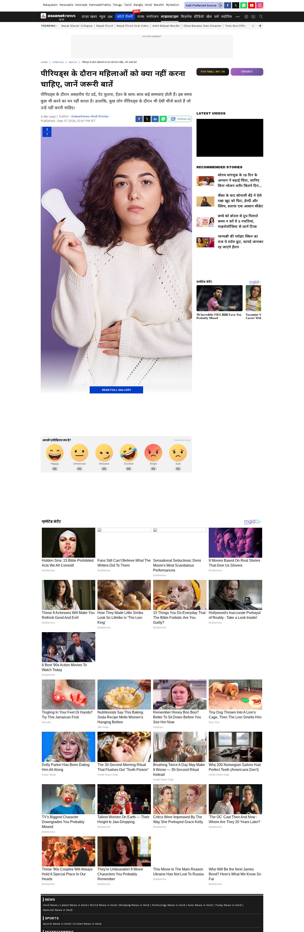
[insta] (259, 5)
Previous (253, 25)
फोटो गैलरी (125, 16)
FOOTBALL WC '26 (213, 71)
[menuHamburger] (253, 16)
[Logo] (60, 17)
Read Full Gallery (116, 389)
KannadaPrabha (100, 4)
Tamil (128, 4)
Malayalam (50, 4)
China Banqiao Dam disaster (202, 25)
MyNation (172, 4)
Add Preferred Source (201, 5)
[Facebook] (227, 5)
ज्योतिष (226, 16)
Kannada (81, 4)
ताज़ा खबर (89, 16)
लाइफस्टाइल (169, 16)
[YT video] (251, 5)
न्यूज (102, 16)
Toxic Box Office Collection (243, 25)
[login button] (247, 17)
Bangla (138, 4)
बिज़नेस (186, 16)
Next (260, 25)
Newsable (66, 4)
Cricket (247, 71)
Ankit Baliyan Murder (166, 25)
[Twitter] (235, 5)
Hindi (148, 4)
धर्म (216, 16)
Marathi (159, 4)
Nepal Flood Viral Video (133, 25)
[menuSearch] (261, 16)
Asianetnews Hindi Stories (90, 116)
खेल (209, 16)
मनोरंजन (152, 16)
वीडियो (199, 16)
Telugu (117, 4)
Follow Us (184, 118)
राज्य (140, 16)
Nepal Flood (104, 25)
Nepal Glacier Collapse (77, 25)
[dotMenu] (238, 16)
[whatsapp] (243, 5)
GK (110, 16)
